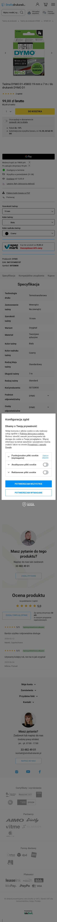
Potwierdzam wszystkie (28, 484)
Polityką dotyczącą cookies (32, 434)
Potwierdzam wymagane (28, 492)
